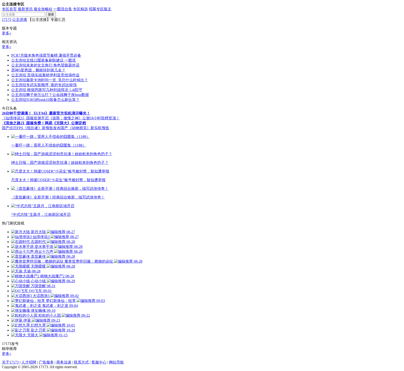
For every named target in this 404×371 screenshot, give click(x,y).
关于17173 (10, 362)
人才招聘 (28, 362)
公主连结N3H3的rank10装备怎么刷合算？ (45, 100)
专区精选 (80, 9)
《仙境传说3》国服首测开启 (25, 118)
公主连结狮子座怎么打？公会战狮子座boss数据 (50, 95)
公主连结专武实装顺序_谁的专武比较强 (44, 85)
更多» (6, 33)
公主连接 (19, 20)
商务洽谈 (63, 362)
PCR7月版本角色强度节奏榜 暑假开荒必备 (46, 55)
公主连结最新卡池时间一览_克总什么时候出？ (49, 80)
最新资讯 (25, 9)
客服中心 (98, 362)
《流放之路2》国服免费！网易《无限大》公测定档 (44, 123)
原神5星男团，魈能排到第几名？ (38, 70)
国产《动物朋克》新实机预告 (85, 128)
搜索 (51, 14)
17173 (6, 20)
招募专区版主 (100, 9)
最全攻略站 (43, 9)
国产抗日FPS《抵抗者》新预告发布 (31, 128)
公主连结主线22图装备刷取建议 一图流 (43, 60)
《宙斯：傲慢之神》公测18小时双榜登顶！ (84, 118)
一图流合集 (62, 9)
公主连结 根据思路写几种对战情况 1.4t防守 (46, 90)
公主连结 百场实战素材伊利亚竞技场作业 (45, 75)
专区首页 (9, 9)
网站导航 (116, 362)
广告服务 (46, 362)
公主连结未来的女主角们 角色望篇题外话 (45, 65)
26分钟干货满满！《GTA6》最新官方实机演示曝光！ (46, 113)
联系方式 (81, 362)
